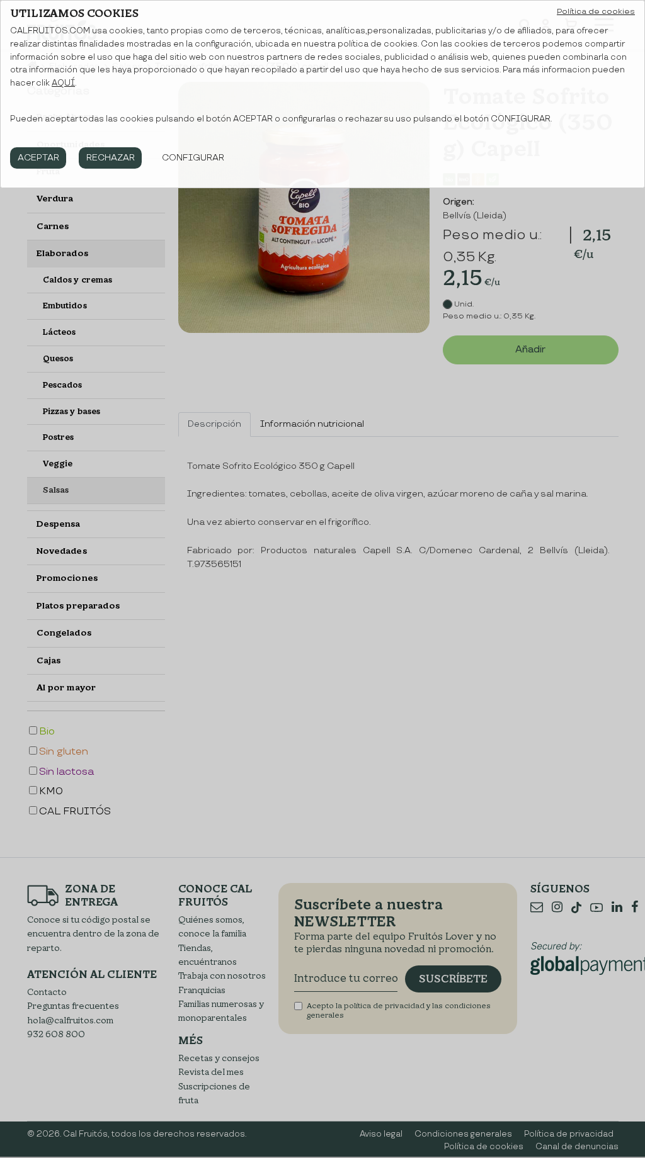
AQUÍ (63, 83)
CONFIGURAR (193, 157)
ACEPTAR (38, 157)
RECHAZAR (110, 157)
